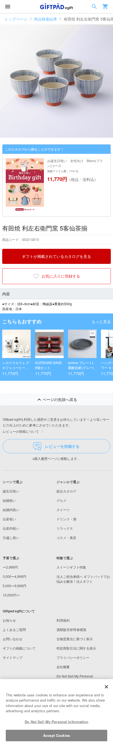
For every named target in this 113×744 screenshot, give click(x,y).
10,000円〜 (11, 595)
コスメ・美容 (66, 537)
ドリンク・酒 (66, 519)
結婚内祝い (11, 509)
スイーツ (63, 509)
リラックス (64, 528)
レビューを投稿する (62, 446)
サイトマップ (12, 657)
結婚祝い (9, 500)
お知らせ (9, 620)
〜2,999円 (10, 567)
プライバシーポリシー (72, 657)
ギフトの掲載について (19, 648)
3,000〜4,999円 (14, 576)
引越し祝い (11, 537)
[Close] (106, 687)
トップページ (15, 19)
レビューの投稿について (21, 431)
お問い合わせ (12, 638)
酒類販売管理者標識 (71, 629)
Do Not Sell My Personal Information (56, 721)
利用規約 (63, 620)
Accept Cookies (56, 735)
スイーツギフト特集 (71, 567)
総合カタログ (66, 491)
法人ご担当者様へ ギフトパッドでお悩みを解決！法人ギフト (83, 579)
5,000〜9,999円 (14, 585)
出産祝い (9, 519)
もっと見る (101, 321)
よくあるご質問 (14, 629)
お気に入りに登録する (61, 276)
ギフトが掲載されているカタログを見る (56, 256)
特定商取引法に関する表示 (76, 648)
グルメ (61, 500)
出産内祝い (11, 528)
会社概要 (63, 666)
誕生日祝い (11, 491)
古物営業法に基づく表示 (74, 638)
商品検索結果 (45, 19)
